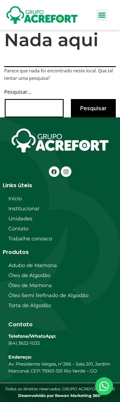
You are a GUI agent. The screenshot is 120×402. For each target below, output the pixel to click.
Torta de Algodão (29, 305)
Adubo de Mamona (32, 265)
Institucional (23, 209)
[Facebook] (54, 171)
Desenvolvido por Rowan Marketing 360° (60, 395)
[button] (102, 15)
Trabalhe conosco (30, 239)
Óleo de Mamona (30, 285)
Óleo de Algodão (29, 275)
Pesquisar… (18, 91)
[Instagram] (66, 171)
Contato (18, 229)
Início (15, 199)
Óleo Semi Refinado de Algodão (48, 295)
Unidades (20, 219)
